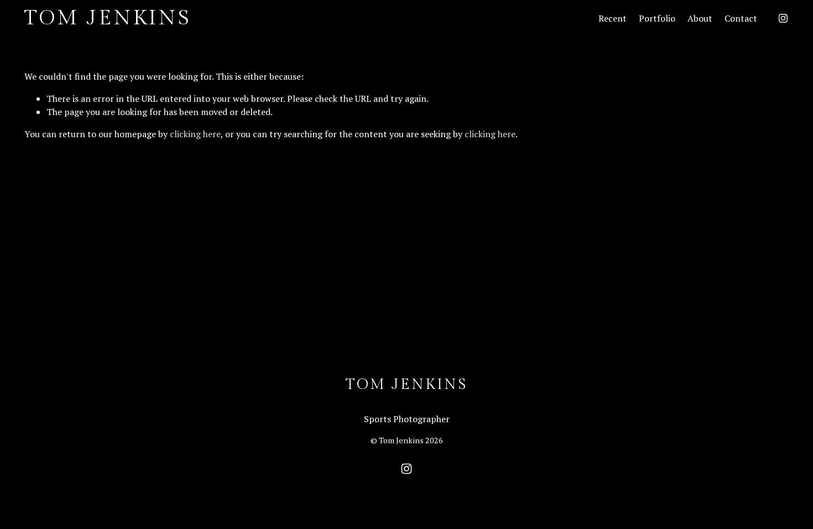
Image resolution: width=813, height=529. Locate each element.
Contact (741, 18)
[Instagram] (783, 18)
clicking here (195, 134)
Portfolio (657, 18)
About (699, 18)
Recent (612, 18)
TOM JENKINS (107, 18)
